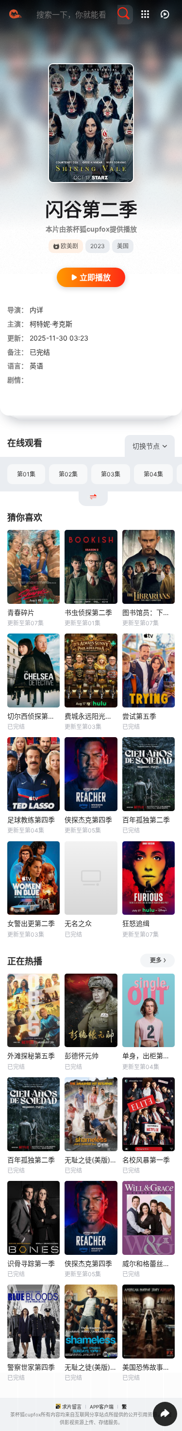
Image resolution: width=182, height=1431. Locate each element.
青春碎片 (20, 612)
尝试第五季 (139, 716)
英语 (36, 366)
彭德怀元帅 (82, 1055)
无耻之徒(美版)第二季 (91, 1160)
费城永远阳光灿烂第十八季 (91, 716)
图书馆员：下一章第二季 (148, 612)
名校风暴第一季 (146, 1160)
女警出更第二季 (31, 923)
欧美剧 (69, 246)
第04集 (153, 474)
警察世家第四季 (31, 1367)
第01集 (26, 474)
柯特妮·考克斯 (51, 324)
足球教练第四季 (31, 819)
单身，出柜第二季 (148, 1055)
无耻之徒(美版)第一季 (91, 1367)
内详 (36, 310)
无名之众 (78, 923)
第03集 (110, 474)
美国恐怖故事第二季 (148, 1367)
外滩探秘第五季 (31, 1055)
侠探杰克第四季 (88, 819)
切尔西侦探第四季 (33, 716)
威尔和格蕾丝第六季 (148, 1263)
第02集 (68, 474)
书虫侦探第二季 (88, 612)
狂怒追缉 (135, 923)
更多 (156, 960)
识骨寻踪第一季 (31, 1263)
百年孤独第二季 (146, 819)
